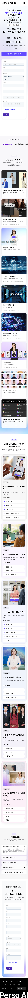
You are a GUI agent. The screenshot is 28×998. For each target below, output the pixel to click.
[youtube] (3, 988)
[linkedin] (6, 988)
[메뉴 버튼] (24, 3)
